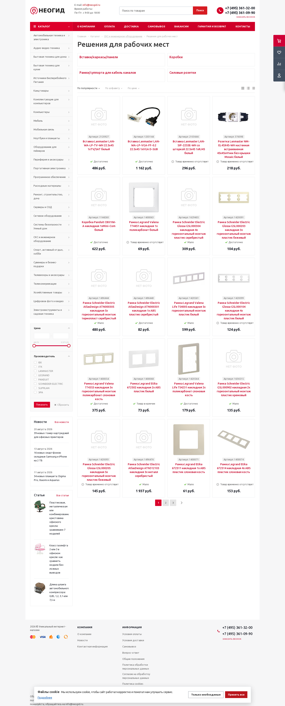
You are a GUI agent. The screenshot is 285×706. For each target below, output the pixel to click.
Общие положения (133, 658)
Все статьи (62, 495)
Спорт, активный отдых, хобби (48, 251)
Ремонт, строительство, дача (48, 196)
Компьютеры (42, 112)
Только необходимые (206, 694)
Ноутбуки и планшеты (47, 138)
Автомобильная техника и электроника (49, 37)
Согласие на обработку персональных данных (136, 676)
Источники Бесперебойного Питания (50, 80)
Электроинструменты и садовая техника (48, 311)
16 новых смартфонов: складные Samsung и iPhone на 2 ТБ (50, 456)
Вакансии (181, 26)
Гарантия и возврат (212, 26)
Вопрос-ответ (130, 652)
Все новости (62, 422)
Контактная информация (92, 646)
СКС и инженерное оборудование (44, 239)
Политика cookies (132, 683)
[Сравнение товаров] (279, 64)
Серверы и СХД (43, 207)
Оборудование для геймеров (45, 149)
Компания (84, 627)
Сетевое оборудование (48, 215)
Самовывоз (156, 26)
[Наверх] (280, 618)
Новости (82, 640)
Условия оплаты (132, 634)
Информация (132, 627)
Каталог (44, 26)
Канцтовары (41, 90)
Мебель (38, 120)
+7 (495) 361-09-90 (240, 13)
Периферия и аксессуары (48, 159)
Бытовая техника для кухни (47, 67)
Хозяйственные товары (48, 292)
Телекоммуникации (45, 283)
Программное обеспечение (50, 177)
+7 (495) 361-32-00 (240, 8)
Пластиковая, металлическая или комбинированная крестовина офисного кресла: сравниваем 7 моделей (60, 518)
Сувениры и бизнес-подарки (45, 264)
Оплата (109, 26)
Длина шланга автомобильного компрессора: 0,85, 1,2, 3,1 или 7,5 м (59, 592)
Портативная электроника (50, 168)
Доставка (131, 26)
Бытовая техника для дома (50, 56)
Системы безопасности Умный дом (47, 226)
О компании (86, 26)
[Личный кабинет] (279, 75)
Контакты (243, 26)
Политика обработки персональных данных (135, 666)
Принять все (236, 694)
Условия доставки (133, 640)
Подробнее (45, 697)
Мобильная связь (44, 129)
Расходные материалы (47, 185)
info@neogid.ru (91, 4)
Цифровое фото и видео (49, 301)
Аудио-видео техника (47, 48)
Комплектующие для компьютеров (46, 101)
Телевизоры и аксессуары (49, 275)
